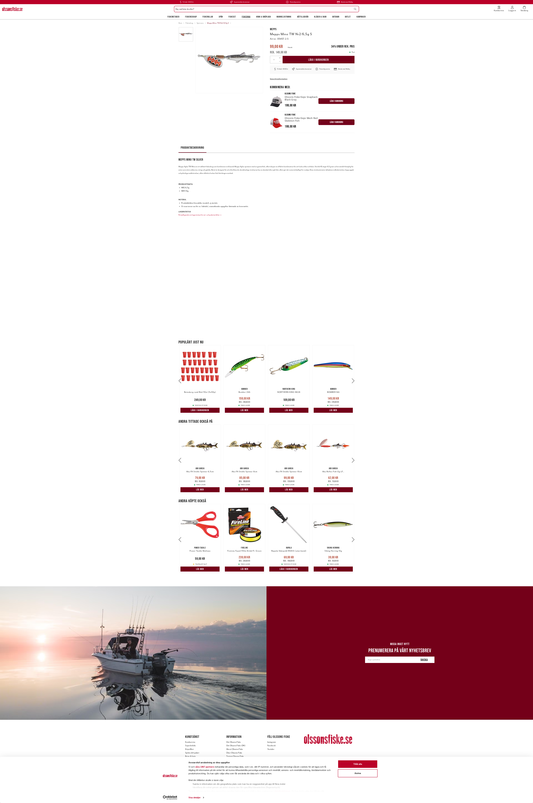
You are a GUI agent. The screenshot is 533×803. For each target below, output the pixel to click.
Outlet (348, 16)
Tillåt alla (357, 764)
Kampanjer (361, 16)
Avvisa (358, 773)
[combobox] (265, 9)
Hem (180, 23)
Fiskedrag (246, 16)
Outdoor (335, 16)
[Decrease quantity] (280, 61)
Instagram (271, 742)
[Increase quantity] (280, 58)
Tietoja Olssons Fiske (235, 756)
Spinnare (200, 23)
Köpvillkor (189, 749)
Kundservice (190, 742)
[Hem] (12, 9)
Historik (290, 47)
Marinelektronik (284, 16)
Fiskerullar (208, 16)
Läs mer (244, 410)
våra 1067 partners (204, 767)
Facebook (271, 745)
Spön (221, 16)
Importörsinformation (278, 79)
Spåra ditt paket (192, 753)
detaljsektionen (282, 791)
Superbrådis (190, 745)
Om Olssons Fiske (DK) (236, 745)
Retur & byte (190, 756)
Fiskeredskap (191, 16)
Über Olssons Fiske (234, 753)
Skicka (424, 660)
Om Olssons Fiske (233, 742)
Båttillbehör (302, 16)
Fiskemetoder (173, 16)
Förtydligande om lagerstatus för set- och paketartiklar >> (200, 215)
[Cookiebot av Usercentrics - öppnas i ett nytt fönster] (170, 797)
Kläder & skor (320, 16)
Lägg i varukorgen (318, 59)
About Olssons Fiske (234, 749)
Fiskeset (232, 16)
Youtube (270, 749)
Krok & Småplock (263, 16)
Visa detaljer (194, 797)
